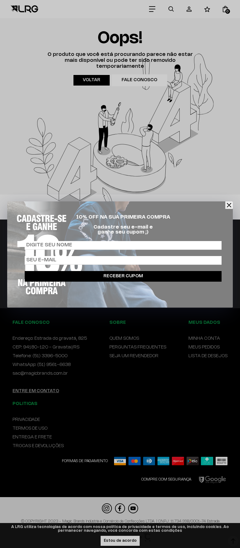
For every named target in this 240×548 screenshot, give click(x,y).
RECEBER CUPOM (123, 276)
